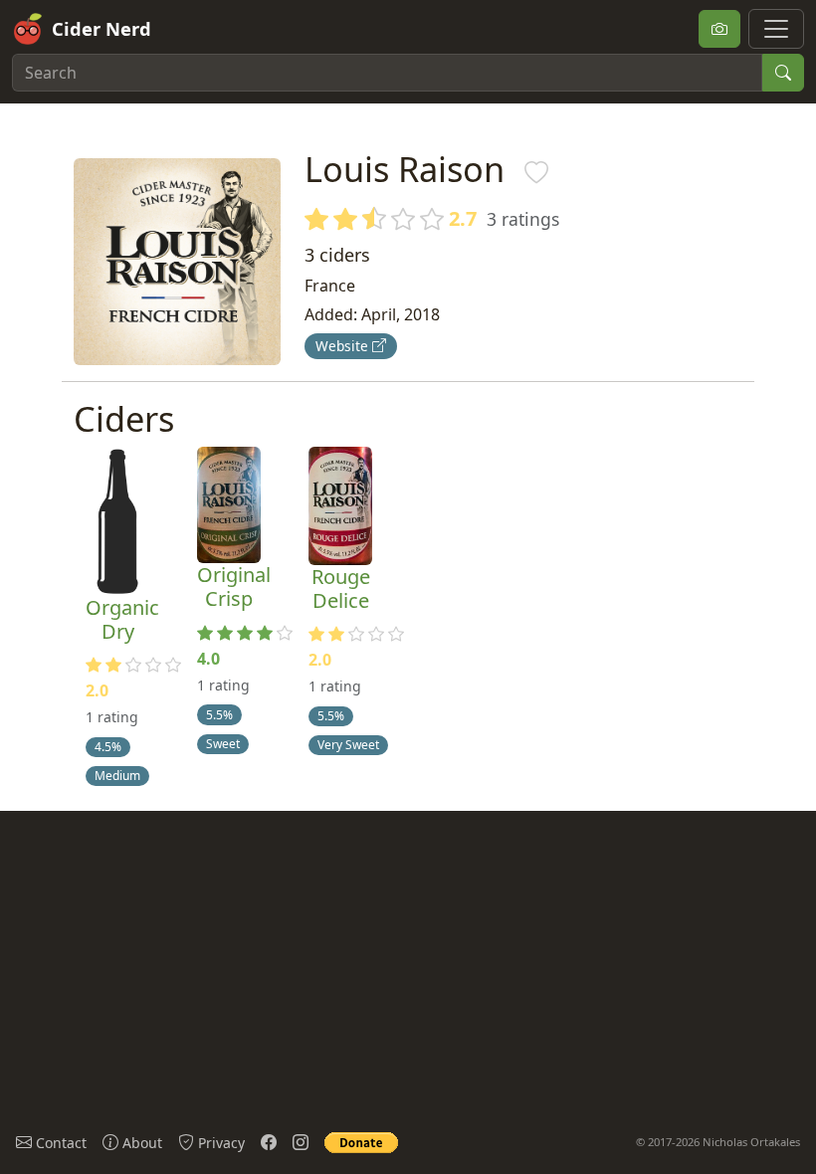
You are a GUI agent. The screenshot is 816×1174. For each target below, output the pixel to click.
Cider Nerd (101, 28)
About (140, 1142)
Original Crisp (234, 586)
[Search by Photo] (719, 29)
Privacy (219, 1142)
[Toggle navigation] (776, 29)
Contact (59, 1142)
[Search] (783, 73)
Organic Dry (122, 619)
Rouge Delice (340, 588)
